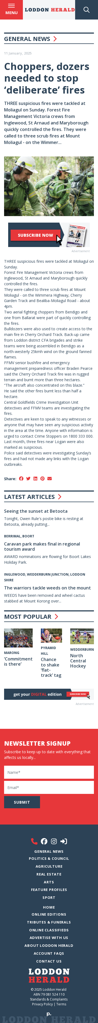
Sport (49, 897)
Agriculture (49, 866)
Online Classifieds (49, 930)
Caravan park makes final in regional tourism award (42, 546)
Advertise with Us (49, 937)
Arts (49, 882)
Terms (61, 1004)
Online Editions (49, 914)
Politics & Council (49, 858)
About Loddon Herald (48, 945)
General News (27, 38)
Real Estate (49, 874)
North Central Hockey (78, 661)
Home (49, 907)
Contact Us (49, 961)
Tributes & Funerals (49, 922)
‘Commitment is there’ (18, 661)
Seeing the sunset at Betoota (36, 511)
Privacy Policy (42, 1004)
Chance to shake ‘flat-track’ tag (51, 667)
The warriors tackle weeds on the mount (47, 588)
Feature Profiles (49, 889)
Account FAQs (49, 953)
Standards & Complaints (49, 999)
